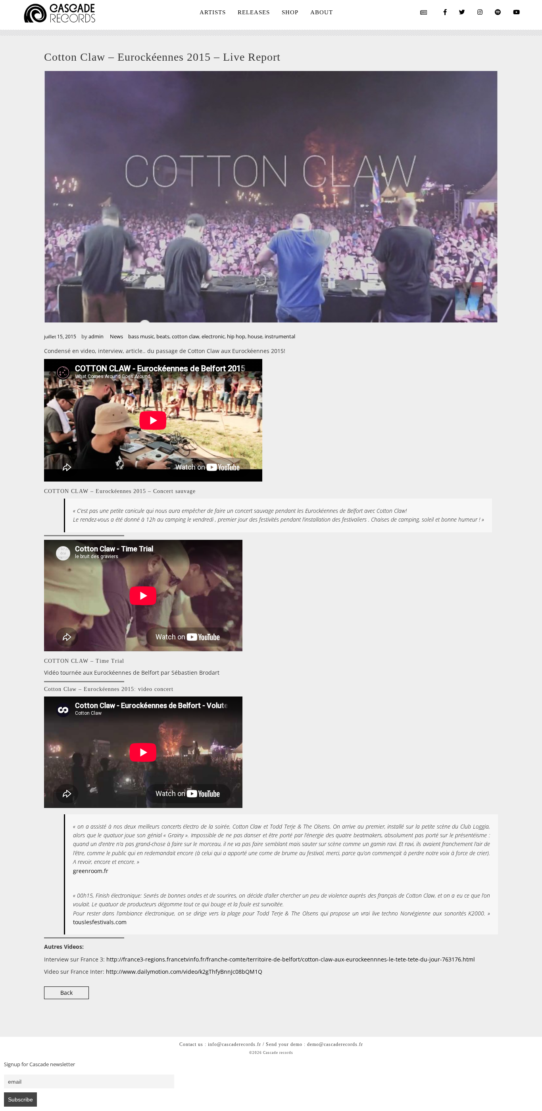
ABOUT (321, 12)
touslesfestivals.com (100, 922)
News (116, 336)
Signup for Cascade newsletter (39, 1064)
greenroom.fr (90, 871)
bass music (141, 336)
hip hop (236, 336)
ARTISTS (213, 12)
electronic (213, 336)
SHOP (290, 12)
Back (66, 992)
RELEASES (254, 12)
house (255, 336)
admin (96, 336)
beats (162, 336)
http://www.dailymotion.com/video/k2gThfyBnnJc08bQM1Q (184, 971)
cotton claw (185, 336)
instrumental (280, 336)
